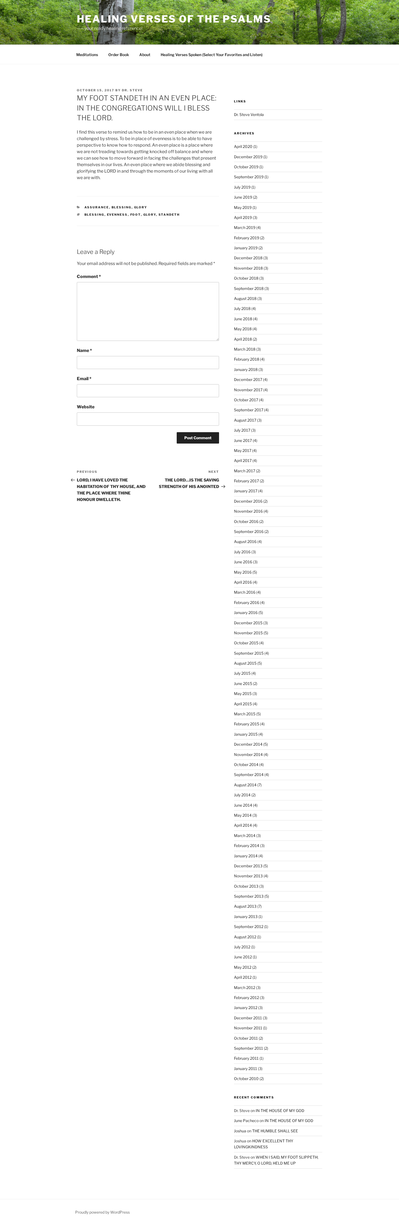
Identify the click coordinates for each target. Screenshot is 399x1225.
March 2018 (244, 349)
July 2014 (242, 795)
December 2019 (248, 156)
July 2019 (242, 187)
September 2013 (249, 896)
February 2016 (246, 602)
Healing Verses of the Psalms (174, 19)
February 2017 (246, 481)
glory (149, 214)
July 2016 (242, 552)
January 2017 (245, 491)
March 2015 (244, 714)
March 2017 (244, 470)
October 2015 (246, 643)
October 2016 (246, 521)
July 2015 (242, 673)
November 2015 (248, 633)
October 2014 (246, 764)
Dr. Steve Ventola (249, 114)
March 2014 (244, 835)
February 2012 (246, 997)
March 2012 (244, 987)
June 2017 (243, 440)
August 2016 (245, 541)
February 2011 (246, 1058)
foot (135, 214)
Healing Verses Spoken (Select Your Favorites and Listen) (211, 54)
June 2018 (243, 318)
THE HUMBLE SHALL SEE (275, 1131)
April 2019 (243, 217)
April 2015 (243, 704)
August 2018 (245, 298)
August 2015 (245, 663)
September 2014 (249, 774)
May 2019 (243, 207)
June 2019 (243, 197)
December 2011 (248, 1018)
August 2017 (245, 420)
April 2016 (243, 582)
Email (84, 378)
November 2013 (248, 876)
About (144, 54)
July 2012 (242, 947)
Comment (89, 276)
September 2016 (249, 531)
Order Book (118, 54)
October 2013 (246, 886)
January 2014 (246, 856)
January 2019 (246, 247)
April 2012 (243, 977)
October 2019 (246, 166)
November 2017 (248, 389)
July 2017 (242, 430)
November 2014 (248, 754)
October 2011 (246, 1038)
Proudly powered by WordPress (102, 1212)
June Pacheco (246, 1120)
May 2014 (243, 815)
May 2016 (243, 572)
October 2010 (246, 1078)
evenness (117, 214)
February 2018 (246, 359)
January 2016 (246, 612)
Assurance (96, 207)
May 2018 (243, 329)
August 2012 (245, 937)
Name (84, 350)
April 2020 (243, 146)
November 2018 (248, 268)
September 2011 (248, 1048)
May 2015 (243, 693)
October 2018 (246, 278)
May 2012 (242, 967)
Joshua (240, 1131)
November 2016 (248, 511)
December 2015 (248, 622)
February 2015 (246, 724)
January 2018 (246, 369)
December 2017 (248, 379)
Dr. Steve (132, 90)
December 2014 (248, 744)
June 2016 (243, 562)
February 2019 (246, 237)
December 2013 (248, 866)
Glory (140, 207)
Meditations (87, 54)
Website (85, 406)
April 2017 (243, 460)
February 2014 (246, 845)
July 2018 (242, 308)
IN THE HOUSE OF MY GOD (280, 1110)
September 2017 (248, 410)
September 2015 (249, 653)
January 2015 (246, 734)
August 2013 (245, 906)
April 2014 (243, 825)
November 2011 (248, 1028)
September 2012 (248, 926)
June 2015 (243, 683)
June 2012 (243, 957)
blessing (122, 207)
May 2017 (242, 450)
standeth (169, 214)
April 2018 (243, 339)
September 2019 (249, 176)
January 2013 (246, 916)
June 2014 (243, 805)
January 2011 (245, 1068)
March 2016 (244, 592)
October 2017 (246, 399)
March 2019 (244, 227)
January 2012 (245, 1007)
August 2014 (245, 785)
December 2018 (248, 258)
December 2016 (248, 501)
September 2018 (249, 288)
